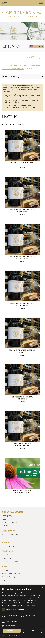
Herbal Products (25, 65)
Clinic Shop (12, 65)
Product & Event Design (11, 534)
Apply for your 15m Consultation (14, 573)
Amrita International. (11, 102)
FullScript (33, 107)
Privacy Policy (7, 558)
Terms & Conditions (10, 562)
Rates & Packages (9, 577)
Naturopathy (7, 516)
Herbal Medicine (8, 526)
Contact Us (6, 570)
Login (6, 3)
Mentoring (6, 538)
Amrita (9, 97)
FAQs (4, 580)
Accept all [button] (12, 631)
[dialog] (22, 611)
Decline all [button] (33, 631)
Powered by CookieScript (11, 635)
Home (4, 65)
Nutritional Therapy (9, 522)
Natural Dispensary (22, 97)
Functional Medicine (10, 519)
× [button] (42, 587)
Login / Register (8, 546)
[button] (22, 625)
